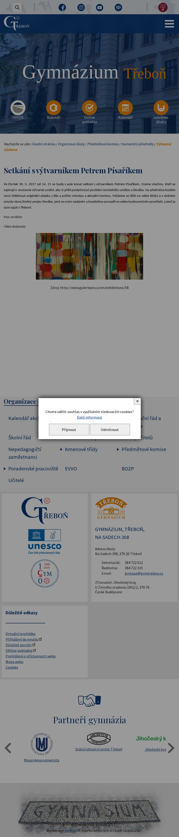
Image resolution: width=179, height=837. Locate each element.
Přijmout (69, 429)
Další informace (89, 417)
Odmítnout (110, 429)
